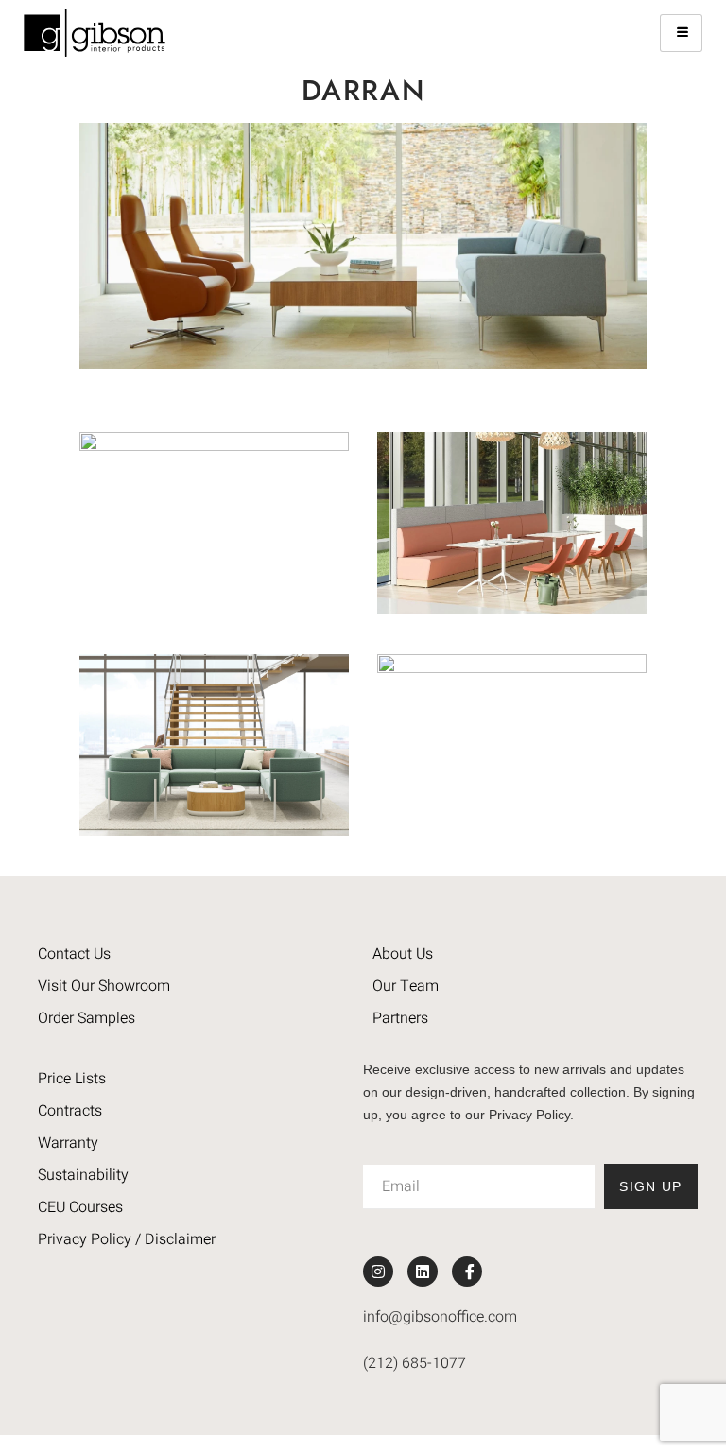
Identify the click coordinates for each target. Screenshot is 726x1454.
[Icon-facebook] (467, 1271)
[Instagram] (378, 1271)
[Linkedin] (422, 1271)
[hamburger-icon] (681, 33)
